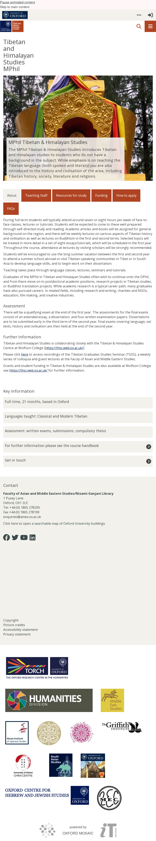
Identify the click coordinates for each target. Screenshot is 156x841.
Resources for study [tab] (71, 195)
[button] (139, 15)
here (24, 354)
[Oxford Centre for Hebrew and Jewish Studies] (47, 795)
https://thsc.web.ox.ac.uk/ (64, 348)
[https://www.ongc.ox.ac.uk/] (81, 733)
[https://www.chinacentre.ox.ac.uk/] (23, 766)
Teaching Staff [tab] (36, 195)
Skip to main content (14, 6)
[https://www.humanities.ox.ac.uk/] (49, 700)
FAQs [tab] (11, 208)
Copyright (10, 620)
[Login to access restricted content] (150, 15)
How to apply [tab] (126, 195)
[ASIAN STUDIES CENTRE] (93, 766)
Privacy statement (16, 634)
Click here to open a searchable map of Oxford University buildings (54, 523)
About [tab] (11, 195)
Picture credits (14, 625)
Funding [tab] (101, 195)
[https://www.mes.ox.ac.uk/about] (112, 700)
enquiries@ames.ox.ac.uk (22, 517)
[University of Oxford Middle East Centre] (109, 798)
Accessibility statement (20, 629)
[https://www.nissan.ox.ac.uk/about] (17, 732)
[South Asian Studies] (61, 765)
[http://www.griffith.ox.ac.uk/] (122, 727)
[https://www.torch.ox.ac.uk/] (37, 667)
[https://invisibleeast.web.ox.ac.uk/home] (49, 733)
